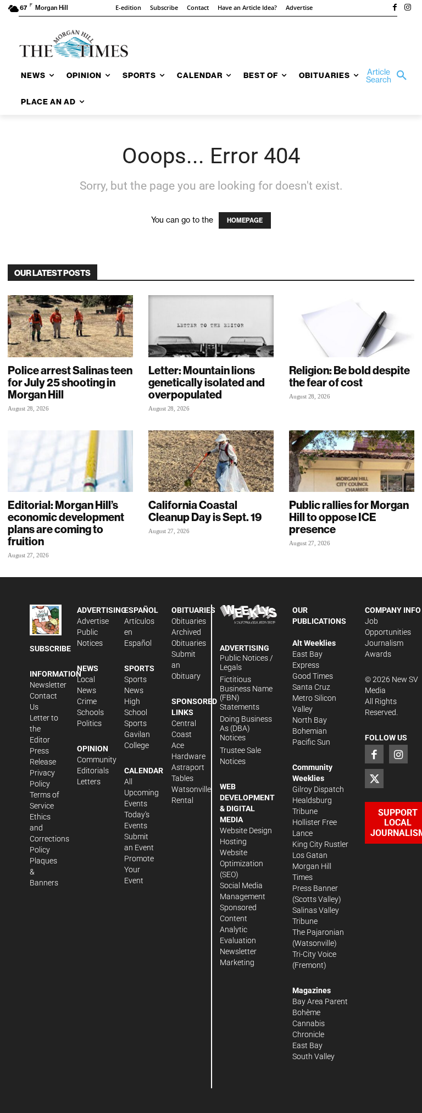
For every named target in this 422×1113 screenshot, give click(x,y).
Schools (90, 712)
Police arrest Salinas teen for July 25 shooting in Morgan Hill (70, 382)
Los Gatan (309, 855)
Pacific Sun (311, 742)
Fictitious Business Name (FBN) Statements (246, 693)
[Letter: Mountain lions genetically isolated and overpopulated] (211, 326)
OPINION (92, 748)
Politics (89, 723)
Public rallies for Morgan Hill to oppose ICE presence (349, 517)
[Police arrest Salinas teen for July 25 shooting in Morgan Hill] (70, 326)
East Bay (307, 1045)
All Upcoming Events (141, 792)
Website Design (246, 830)
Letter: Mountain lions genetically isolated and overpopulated (206, 382)
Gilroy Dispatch (318, 789)
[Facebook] (394, 8)
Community (96, 759)
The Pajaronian (318, 932)
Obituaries (188, 621)
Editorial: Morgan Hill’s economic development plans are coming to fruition (66, 523)
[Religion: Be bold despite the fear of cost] (351, 326)
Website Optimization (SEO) (241, 863)
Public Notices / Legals (246, 663)
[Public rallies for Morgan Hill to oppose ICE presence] (351, 461)
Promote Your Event (139, 869)
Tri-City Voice (314, 954)
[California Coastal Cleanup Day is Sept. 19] (211, 461)
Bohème (306, 1012)
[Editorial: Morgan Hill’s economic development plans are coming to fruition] (70, 461)
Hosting (233, 841)
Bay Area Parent (320, 1001)
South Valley (313, 1056)
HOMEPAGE (245, 220)
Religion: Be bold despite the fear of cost (349, 376)
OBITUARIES (193, 610)
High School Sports (135, 712)
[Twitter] (374, 778)
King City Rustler (320, 844)
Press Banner (315, 888)
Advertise (93, 621)
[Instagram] (407, 8)
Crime (87, 701)
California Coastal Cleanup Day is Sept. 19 (205, 511)
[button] (385, 75)
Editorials (93, 770)
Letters (89, 781)
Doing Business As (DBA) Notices (246, 728)
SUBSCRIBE (50, 648)
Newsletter (48, 684)
